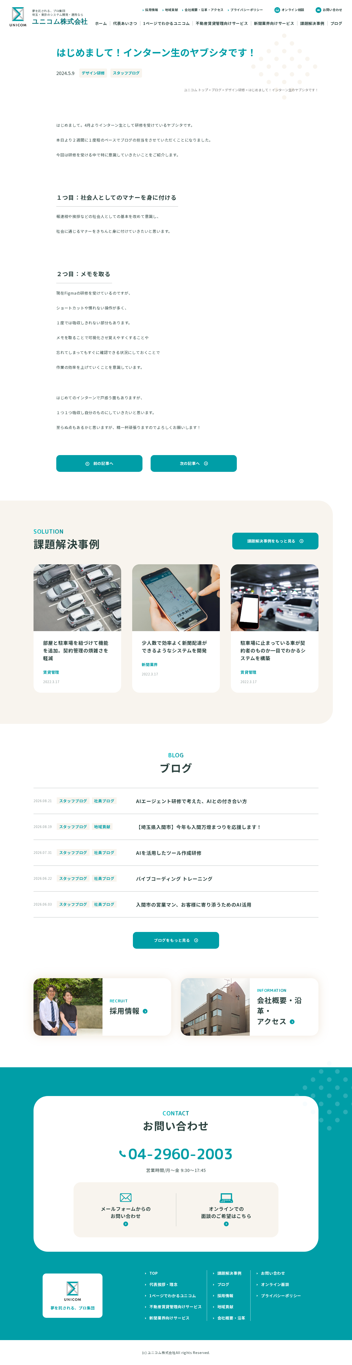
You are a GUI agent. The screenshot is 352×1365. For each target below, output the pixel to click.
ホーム (101, 23)
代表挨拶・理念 (163, 1284)
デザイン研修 (93, 73)
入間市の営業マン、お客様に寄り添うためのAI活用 (194, 904)
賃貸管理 (51, 672)
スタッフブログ (126, 73)
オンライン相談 (293, 9)
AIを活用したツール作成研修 (169, 852)
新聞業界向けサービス (274, 23)
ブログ (336, 23)
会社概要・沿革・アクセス (204, 9)
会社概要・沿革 (231, 1318)
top (153, 1273)
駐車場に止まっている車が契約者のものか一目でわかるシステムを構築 (273, 650)
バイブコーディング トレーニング (174, 878)
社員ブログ (104, 801)
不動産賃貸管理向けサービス (222, 23)
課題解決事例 (312, 23)
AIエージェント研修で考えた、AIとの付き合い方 (191, 801)
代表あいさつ (125, 23)
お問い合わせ (332, 9)
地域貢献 (171, 9)
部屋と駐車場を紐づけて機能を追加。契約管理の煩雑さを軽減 (75, 650)
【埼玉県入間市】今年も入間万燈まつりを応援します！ (199, 826)
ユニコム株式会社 (162, 1352)
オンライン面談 (275, 1284)
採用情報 (151, 9)
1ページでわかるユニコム (166, 23)
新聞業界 (150, 664)
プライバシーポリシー (246, 9)
